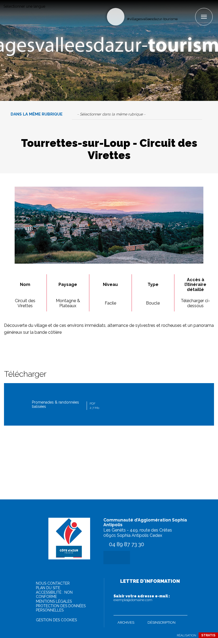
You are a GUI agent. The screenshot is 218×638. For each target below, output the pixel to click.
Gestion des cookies (56, 620)
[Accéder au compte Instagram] (190, 9)
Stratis (208, 635)
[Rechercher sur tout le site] (115, 16)
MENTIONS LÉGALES (54, 601)
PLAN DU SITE (48, 588)
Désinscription (161, 622)
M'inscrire (182, 610)
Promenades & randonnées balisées (65, 405)
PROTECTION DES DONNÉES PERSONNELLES (61, 608)
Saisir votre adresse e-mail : (142, 598)
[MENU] (204, 16)
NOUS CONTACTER (53, 583)
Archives (126, 622)
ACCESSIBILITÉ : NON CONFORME (54, 594)
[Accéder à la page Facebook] (182, 9)
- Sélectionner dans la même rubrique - (111, 114)
